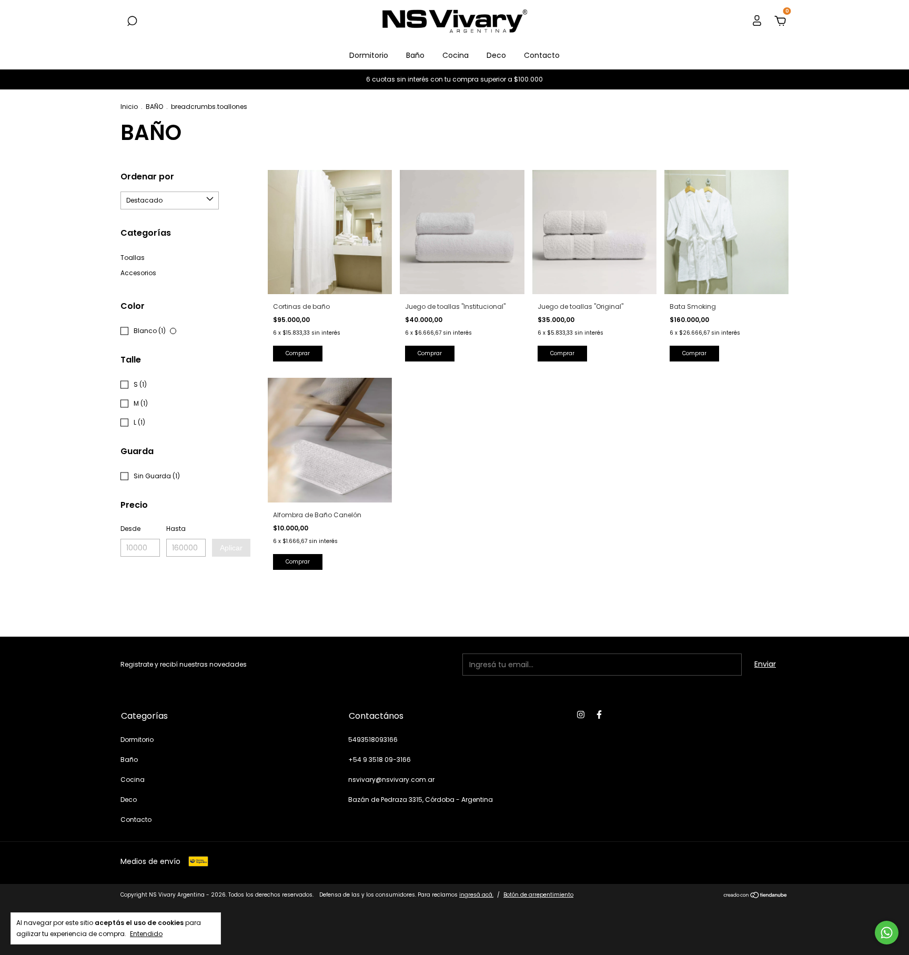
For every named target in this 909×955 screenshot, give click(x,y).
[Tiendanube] (756, 896)
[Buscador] (132, 21)
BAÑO (154, 106)
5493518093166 (373, 739)
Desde (130, 528)
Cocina (455, 55)
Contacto (542, 55)
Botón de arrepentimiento (538, 895)
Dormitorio (368, 55)
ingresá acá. (476, 895)
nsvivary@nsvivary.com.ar (391, 779)
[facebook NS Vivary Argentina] (599, 715)
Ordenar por (147, 176)
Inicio (129, 106)
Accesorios (138, 272)
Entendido (146, 933)
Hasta (176, 528)
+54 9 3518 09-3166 (379, 759)
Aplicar (231, 548)
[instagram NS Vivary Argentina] (581, 715)
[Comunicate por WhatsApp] (886, 932)
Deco (496, 55)
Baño (415, 55)
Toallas (132, 257)
